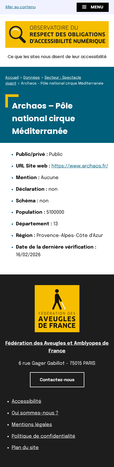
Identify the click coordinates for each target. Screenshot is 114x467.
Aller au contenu (20, 7)
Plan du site (25, 447)
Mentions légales (32, 424)
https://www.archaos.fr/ (79, 166)
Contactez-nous (57, 380)
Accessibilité (26, 401)
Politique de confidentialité (43, 436)
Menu (97, 7)
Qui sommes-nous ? (35, 413)
